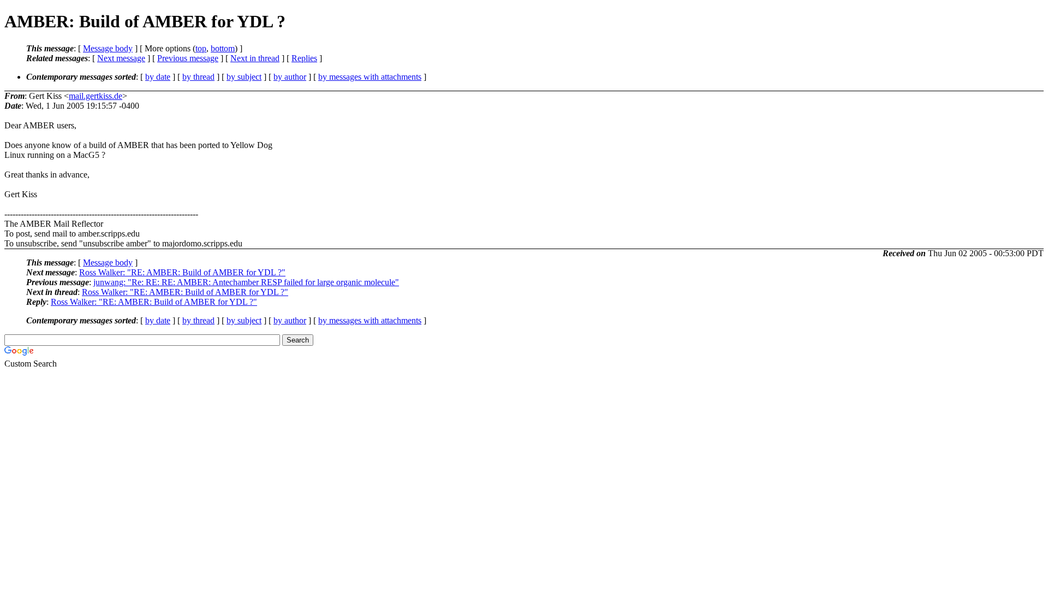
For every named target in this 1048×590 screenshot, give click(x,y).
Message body (108, 48)
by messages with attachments (369, 76)
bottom (223, 48)
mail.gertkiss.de (95, 96)
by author (289, 76)
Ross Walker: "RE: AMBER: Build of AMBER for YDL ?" (182, 272)
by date (157, 76)
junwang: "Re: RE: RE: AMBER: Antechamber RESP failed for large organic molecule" (246, 282)
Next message (121, 58)
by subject (244, 76)
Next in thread (254, 58)
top (200, 48)
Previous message (187, 58)
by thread (198, 76)
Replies (304, 58)
